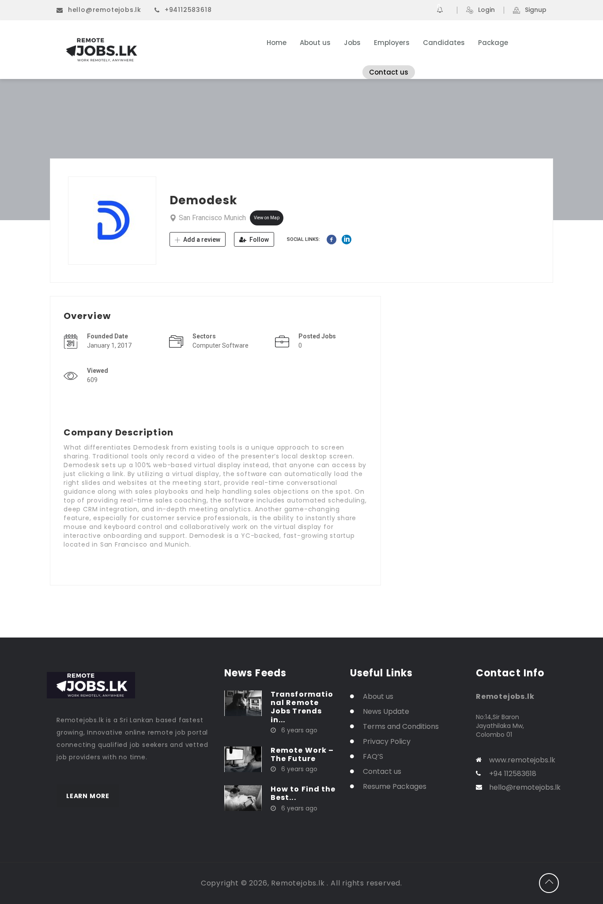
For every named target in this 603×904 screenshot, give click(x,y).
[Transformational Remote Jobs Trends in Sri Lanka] (243, 702)
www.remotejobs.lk (522, 760)
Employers (392, 42)
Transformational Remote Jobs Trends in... (302, 707)
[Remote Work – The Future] (243, 758)
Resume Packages (394, 786)
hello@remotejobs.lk (104, 9)
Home (276, 42)
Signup (535, 10)
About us (315, 42)
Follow (258, 239)
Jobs (352, 42)
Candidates (444, 42)
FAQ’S (373, 756)
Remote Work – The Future (302, 754)
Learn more (87, 795)
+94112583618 (188, 9)
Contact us (388, 72)
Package (493, 42)
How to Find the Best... (303, 793)
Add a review (201, 239)
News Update (386, 711)
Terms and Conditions (401, 726)
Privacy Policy (387, 741)
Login (486, 10)
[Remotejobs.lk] (142, 50)
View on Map (266, 217)
